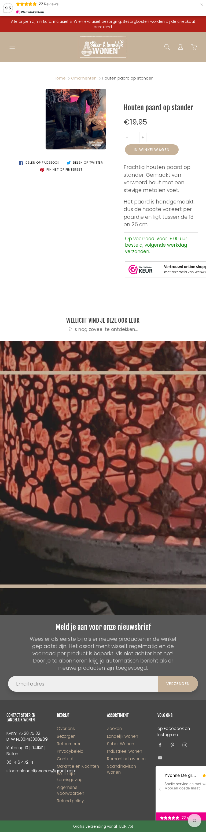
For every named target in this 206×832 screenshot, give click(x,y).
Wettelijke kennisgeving (70, 776)
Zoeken (114, 728)
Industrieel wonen (124, 751)
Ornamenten (84, 78)
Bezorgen (66, 736)
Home (60, 78)
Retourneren (69, 744)
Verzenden (178, 683)
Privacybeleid (70, 751)
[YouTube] (160, 758)
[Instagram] (185, 745)
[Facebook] (160, 745)
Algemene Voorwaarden (70, 790)
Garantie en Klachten (78, 766)
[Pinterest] (172, 745)
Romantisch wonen (126, 759)
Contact (65, 759)
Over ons (66, 728)
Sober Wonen (120, 744)
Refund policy (70, 801)
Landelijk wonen (122, 736)
